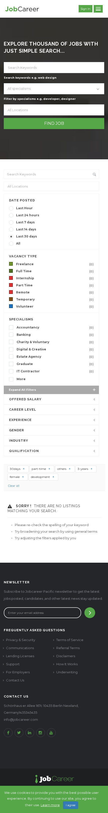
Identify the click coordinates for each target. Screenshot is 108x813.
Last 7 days (25, 222)
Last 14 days (26, 229)
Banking (55, 335)
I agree (70, 805)
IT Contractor (55, 371)
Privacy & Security (20, 640)
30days (15, 469)
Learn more (50, 805)
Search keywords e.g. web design (30, 77)
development (41, 477)
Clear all (13, 486)
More (21, 379)
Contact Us (15, 680)
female (15, 477)
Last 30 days (26, 236)
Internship (55, 278)
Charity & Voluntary (55, 342)
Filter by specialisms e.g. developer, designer (40, 99)
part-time (39, 469)
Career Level (22, 409)
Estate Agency (55, 357)
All (18, 243)
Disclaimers (65, 656)
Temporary (55, 299)
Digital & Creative (55, 349)
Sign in (85, 9)
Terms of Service (69, 640)
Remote (55, 292)
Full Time (55, 271)
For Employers (18, 672)
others (62, 469)
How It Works (67, 664)
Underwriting (67, 672)
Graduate (55, 364)
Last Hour (24, 208)
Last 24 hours (27, 215)
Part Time (55, 285)
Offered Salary (25, 399)
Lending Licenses (20, 656)
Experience (20, 420)
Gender (16, 430)
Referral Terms (68, 648)
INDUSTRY (18, 440)
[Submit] (89, 612)
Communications (20, 648)
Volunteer (55, 307)
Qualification (24, 451)
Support (13, 664)
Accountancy (55, 327)
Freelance (55, 264)
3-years (83, 469)
